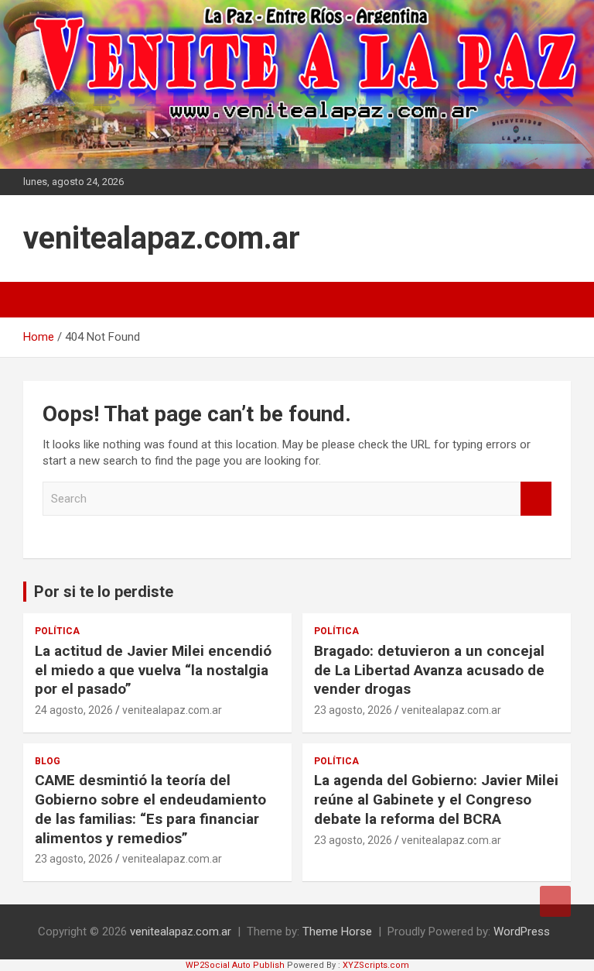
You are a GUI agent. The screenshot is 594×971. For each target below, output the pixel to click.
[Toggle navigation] (42, 299)
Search (536, 499)
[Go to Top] (555, 901)
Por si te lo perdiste (103, 591)
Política (57, 631)
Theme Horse (337, 931)
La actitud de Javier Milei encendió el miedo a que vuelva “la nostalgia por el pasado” (153, 670)
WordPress (521, 931)
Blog (47, 761)
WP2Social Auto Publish (235, 965)
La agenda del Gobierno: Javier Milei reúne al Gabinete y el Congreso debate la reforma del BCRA (436, 799)
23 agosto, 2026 (353, 710)
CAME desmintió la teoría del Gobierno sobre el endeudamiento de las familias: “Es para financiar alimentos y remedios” (150, 808)
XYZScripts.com (376, 965)
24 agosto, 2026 (74, 710)
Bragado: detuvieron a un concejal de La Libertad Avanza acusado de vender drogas (429, 670)
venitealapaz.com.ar (161, 238)
